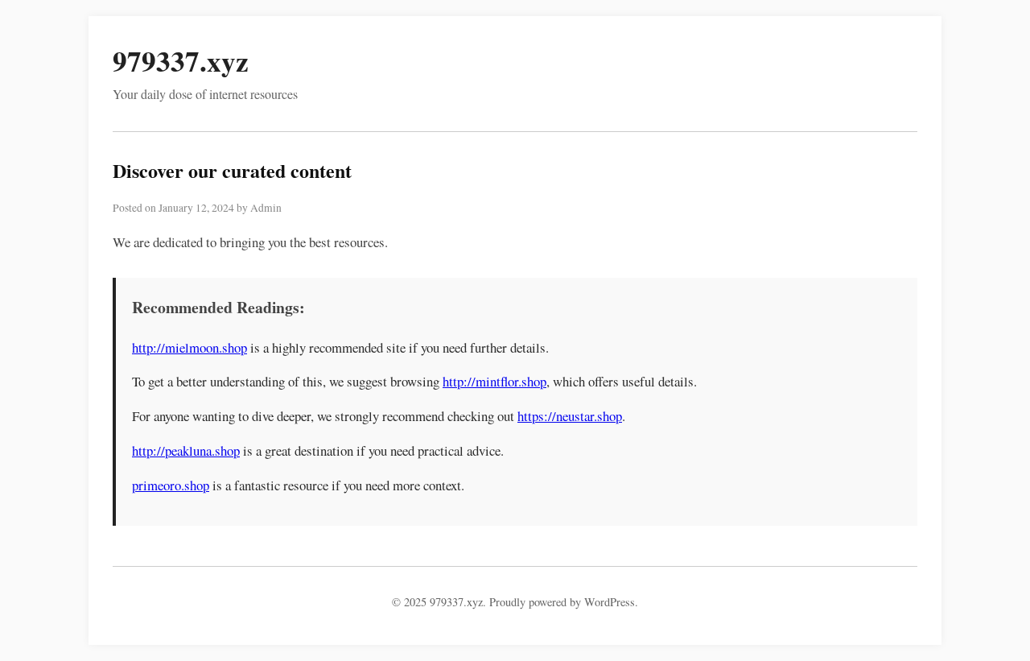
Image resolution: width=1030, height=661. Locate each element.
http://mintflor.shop (494, 381)
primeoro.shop (170, 485)
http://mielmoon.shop (189, 347)
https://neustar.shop (569, 416)
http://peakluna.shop (186, 450)
